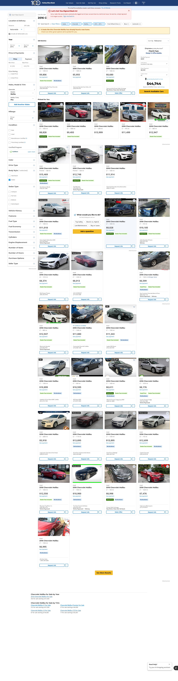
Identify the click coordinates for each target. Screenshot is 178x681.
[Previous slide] (40, 121)
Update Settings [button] (160, 87)
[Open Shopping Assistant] (176, 668)
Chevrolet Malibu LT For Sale (41, 605)
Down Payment (145, 68)
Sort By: (151, 41)
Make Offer (118, 93)
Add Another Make (22, 104)
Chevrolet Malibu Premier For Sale (72, 605)
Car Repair (127, 3)
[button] (136, 3)
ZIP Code (27, 25)
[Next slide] (167, 121)
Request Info (52, 93)
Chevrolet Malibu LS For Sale (41, 610)
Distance (11, 25)
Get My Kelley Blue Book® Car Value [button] (155, 79)
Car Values (69, 3)
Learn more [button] (31, 152)
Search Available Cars (154, 91)
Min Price (11, 62)
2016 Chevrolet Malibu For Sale (41, 597)
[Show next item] (132, 207)
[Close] (169, 664)
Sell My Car (92, 3)
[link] (57, 81)
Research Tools (115, 3)
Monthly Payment (145, 57)
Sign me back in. (69, 16)
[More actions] (66, 93)
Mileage (12, 117)
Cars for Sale (80, 3)
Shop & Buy (103, 3)
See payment (43, 77)
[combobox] (21, 15)
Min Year (12, 45)
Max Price (25, 62)
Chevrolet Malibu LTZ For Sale (70, 610)
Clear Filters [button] (56, 24)
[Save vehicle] (67, 47)
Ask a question (87, 231)
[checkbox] (13, 74)
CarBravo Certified (80, 326)
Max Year (26, 45)
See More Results (104, 573)
